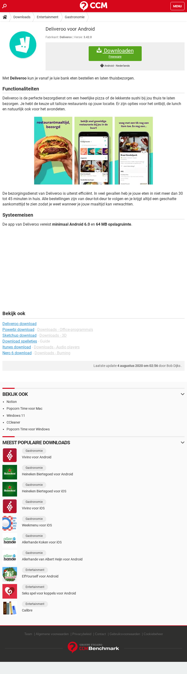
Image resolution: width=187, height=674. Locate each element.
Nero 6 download (17, 353)
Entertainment (47, 17)
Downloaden (118, 53)
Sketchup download (19, 335)
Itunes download (16, 347)
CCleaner (13, 422)
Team (28, 634)
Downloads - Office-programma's (65, 329)
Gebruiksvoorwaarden (125, 634)
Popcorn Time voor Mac (24, 408)
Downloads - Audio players (57, 347)
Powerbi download (18, 329)
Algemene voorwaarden (52, 634)
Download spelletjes (19, 341)
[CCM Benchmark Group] (93, 648)
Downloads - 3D (53, 335)
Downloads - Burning (52, 353)
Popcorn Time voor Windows (28, 429)
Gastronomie (74, 17)
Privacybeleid (81, 634)
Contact (100, 634)
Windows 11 (16, 415)
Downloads (21, 17)
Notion (12, 402)
